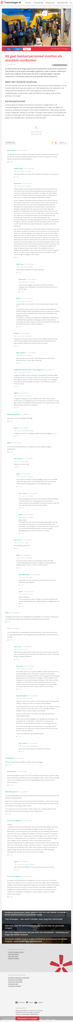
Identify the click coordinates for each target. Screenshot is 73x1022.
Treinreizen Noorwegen (15, 980)
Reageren (26, 49)
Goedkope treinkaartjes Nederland (18, 978)
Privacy (53, 1019)
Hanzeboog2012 (34, 746)
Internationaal (62, 3)
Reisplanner (50, 3)
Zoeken (71, 3)
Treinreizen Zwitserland (15, 982)
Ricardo (29, 355)
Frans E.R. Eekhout (30, 864)
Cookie (47, 1019)
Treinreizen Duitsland (14, 986)
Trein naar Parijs (13, 956)
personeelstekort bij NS (60, 65)
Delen (8, 49)
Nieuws (28, 3)
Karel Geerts (28, 171)
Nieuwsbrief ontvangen (27, 1018)
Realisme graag (29, 430)
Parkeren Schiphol (13, 958)
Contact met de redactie (8, 1019)
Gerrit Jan (32, 282)
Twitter (31, 1002)
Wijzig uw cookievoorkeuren (9, 1021)
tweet (17, 49)
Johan (26, 461)
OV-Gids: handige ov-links (15, 952)
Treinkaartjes (38, 3)
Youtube (40, 1002)
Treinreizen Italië (13, 984)
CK (26, 649)
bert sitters (30, 476)
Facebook (21, 1002)
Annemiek (30, 267)
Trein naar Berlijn (13, 954)
